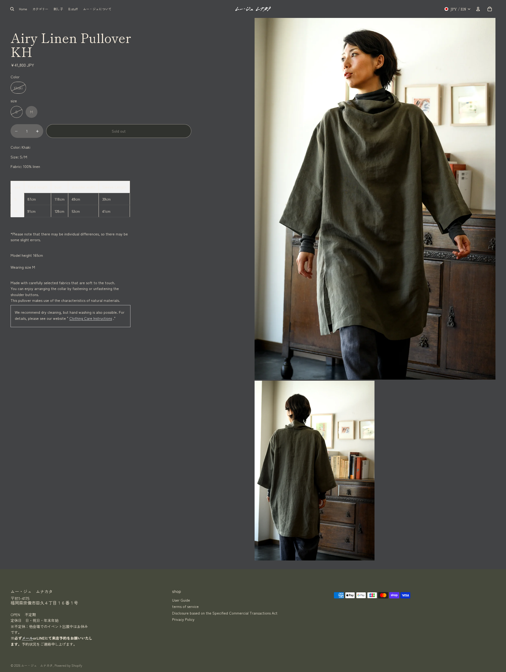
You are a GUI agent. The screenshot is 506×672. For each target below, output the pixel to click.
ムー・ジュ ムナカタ (37, 665)
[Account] (478, 9)
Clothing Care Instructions (90, 318)
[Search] (12, 9)
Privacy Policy (183, 619)
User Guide (181, 600)
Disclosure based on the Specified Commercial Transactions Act (225, 612)
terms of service (185, 606)
